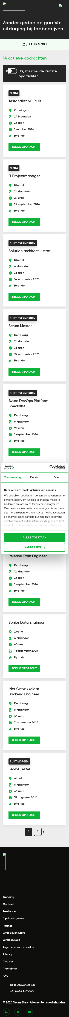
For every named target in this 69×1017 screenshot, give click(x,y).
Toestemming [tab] (12, 477)
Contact (8, 904)
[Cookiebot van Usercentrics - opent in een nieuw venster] (49, 467)
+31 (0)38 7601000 (22, 991)
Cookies (8, 961)
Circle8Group (11, 940)
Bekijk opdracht (24, 147)
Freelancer (9, 911)
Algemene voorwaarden (18, 947)
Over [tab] (57, 477)
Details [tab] (34, 477)
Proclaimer (10, 968)
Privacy (7, 954)
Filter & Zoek (38, 44)
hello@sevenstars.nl (23, 985)
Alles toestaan (35, 537)
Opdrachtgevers (13, 918)
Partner (7, 926)
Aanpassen (32, 547)
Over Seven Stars (14, 933)
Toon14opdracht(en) (34, 1010)
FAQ (5, 975)
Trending (8, 897)
